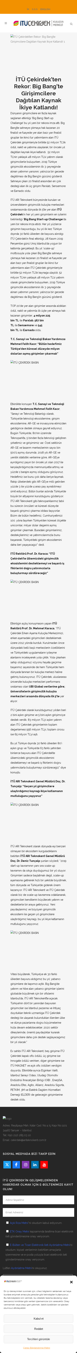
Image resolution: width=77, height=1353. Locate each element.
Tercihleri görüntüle (38, 1339)
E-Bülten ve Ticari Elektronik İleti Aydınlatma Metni (40, 1244)
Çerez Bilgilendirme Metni (36, 1347)
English (45, 9)
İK (28, 9)
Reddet (38, 1328)
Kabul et (39, 1318)
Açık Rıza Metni (19, 1222)
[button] (71, 1282)
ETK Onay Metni (19, 1231)
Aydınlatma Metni (21, 1268)
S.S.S (35, 9)
